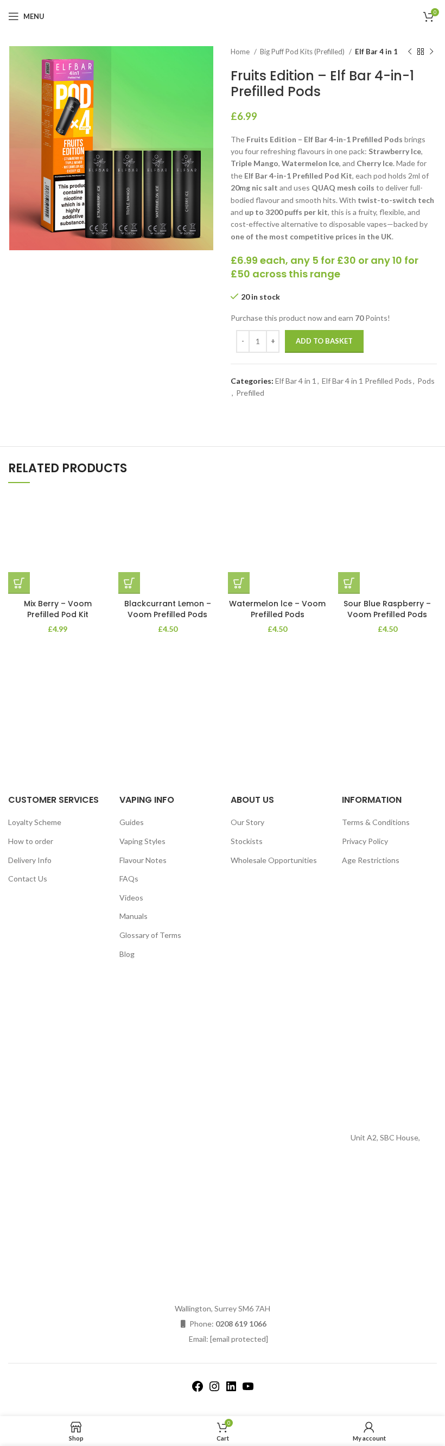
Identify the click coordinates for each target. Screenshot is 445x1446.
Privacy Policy (365, 841)
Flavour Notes (143, 860)
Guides (131, 822)
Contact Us (27, 878)
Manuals (133, 916)
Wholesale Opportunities (274, 860)
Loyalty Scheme (34, 822)
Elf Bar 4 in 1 (376, 51)
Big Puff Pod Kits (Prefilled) (303, 51)
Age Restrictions (370, 860)
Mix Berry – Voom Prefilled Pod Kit (58, 609)
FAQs (128, 878)
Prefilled (250, 392)
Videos (131, 897)
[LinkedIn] (231, 1389)
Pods (426, 380)
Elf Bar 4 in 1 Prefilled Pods (367, 380)
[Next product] (431, 52)
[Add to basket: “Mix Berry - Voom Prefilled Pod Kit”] (19, 583)
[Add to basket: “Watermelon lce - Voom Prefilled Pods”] (239, 583)
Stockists (247, 841)
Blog (127, 954)
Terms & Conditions (376, 822)
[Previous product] (409, 52)
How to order (30, 841)
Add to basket (324, 341)
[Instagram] (214, 1389)
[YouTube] (248, 1389)
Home (241, 51)
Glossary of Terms (150, 935)
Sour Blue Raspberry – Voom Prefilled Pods (387, 609)
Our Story (247, 822)
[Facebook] (197, 1389)
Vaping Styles (142, 841)
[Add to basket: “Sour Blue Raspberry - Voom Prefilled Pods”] (349, 583)
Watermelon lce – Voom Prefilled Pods (277, 609)
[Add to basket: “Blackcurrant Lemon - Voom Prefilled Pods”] (129, 583)
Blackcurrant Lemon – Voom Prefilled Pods (167, 609)
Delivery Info (30, 860)
